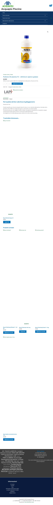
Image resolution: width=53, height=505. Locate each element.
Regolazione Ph (6, 468)
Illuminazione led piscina (9, 459)
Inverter (3, 461)
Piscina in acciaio (6, 462)
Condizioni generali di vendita (12, 490)
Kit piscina (9, 461)
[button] (51, 18)
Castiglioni (20, 451)
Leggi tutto (6, 222)
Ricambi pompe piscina (12, 469)
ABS (3, 451)
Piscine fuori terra (6, 18)
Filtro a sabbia (8, 457)
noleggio (21, 461)
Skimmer (10, 473)
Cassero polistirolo (11, 451)
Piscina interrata (17, 462)
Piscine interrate (6, 15)
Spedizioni (12, 491)
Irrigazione (5, 23)
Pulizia (11, 74)
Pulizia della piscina (6, 466)
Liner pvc (16, 461)
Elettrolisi (18, 456)
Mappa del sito (12, 492)
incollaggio (20, 459)
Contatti (12, 485)
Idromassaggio (18, 457)
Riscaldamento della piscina (14, 471)
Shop (4, 12)
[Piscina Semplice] (18, 91)
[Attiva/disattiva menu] (44, 15)
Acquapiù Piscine (11, 9)
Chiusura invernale (5, 453)
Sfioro (21, 471)
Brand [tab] (11, 99)
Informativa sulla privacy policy (12, 488)
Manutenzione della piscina (8, 20)
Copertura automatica (7, 454)
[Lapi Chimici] (8, 91)
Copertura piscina (19, 454)
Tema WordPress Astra (29, 502)
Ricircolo (4, 471)
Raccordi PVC (16, 466)
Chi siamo (12, 484)
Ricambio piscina (15, 468)
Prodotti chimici (6, 74)
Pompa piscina (16, 464)
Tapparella (14, 473)
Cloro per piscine (18, 452)
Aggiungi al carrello (17, 83)
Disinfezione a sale (10, 456)
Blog (12, 487)
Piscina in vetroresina (6, 464)
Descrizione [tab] (5, 99)
